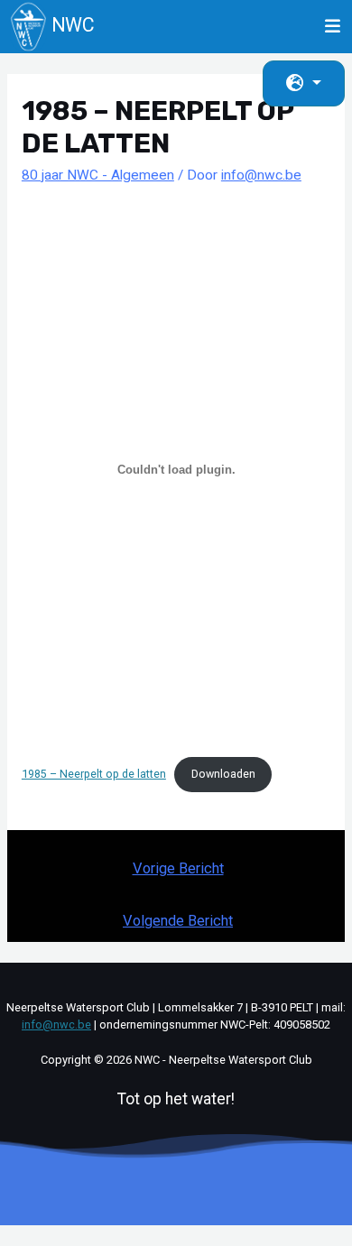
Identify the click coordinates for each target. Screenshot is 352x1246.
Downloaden (223, 773)
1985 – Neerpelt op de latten (94, 773)
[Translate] (304, 83)
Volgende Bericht (178, 920)
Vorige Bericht (178, 868)
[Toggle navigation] (333, 26)
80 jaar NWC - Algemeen (98, 175)
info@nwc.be (56, 1024)
